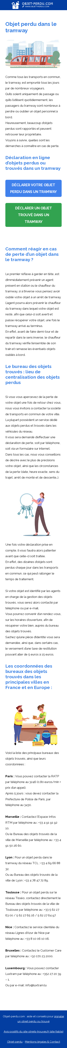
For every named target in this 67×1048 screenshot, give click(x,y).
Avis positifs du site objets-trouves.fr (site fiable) (33, 1031)
